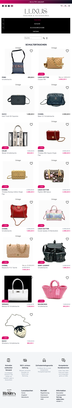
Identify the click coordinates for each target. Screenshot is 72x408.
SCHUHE (37, 24)
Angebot (24, 395)
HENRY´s (59, 401)
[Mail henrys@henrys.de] (9, 6)
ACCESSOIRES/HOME (37, 28)
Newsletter (59, 393)
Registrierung (45, 393)
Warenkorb (25, 397)
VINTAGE (36, 31)
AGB (42, 399)
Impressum (44, 395)
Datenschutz (45, 397)
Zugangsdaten (61, 395)
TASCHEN (37, 20)
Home (23, 393)
